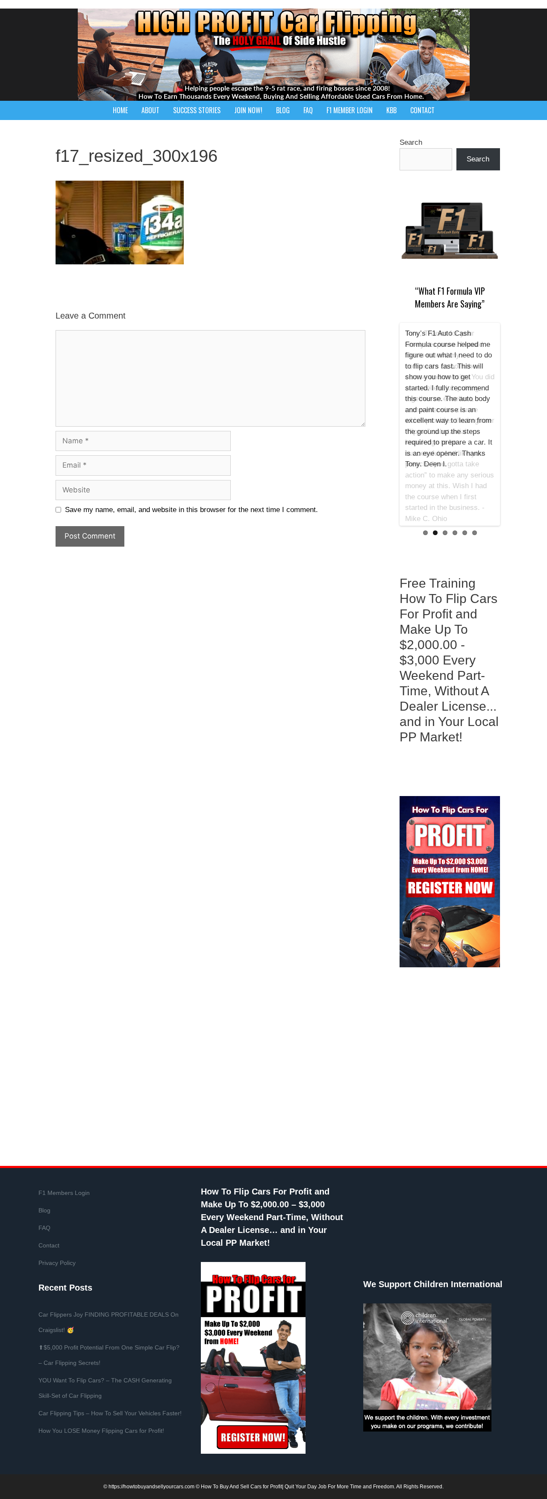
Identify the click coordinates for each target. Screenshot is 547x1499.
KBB (391, 110)
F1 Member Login (349, 110)
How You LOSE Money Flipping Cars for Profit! (101, 1430)
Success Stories (197, 110)
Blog (283, 110)
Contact (422, 110)
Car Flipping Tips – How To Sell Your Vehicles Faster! (110, 1413)
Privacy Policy (57, 1262)
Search (411, 142)
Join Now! (248, 110)
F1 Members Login (64, 1192)
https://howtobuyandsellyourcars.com (151, 1487)
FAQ (308, 110)
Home (120, 110)
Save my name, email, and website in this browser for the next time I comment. (191, 510)
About (150, 110)
